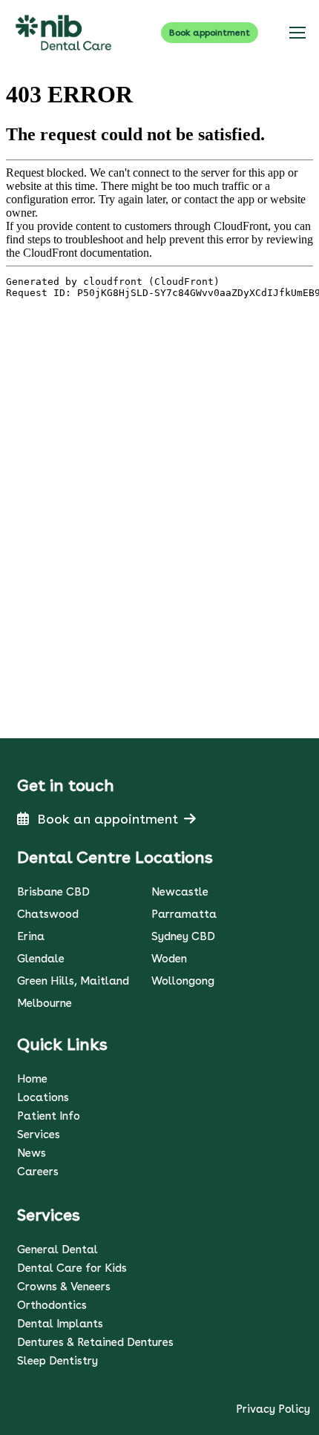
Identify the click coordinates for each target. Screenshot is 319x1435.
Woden (169, 958)
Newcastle (179, 892)
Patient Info (48, 1116)
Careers (38, 1171)
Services (38, 1134)
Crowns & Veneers (64, 1286)
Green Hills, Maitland (73, 981)
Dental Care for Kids (72, 1268)
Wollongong (182, 981)
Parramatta (184, 914)
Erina (31, 936)
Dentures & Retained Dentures (95, 1342)
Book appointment (209, 32)
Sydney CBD (183, 936)
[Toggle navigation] (297, 32)
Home (32, 1079)
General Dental (57, 1249)
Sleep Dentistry (57, 1360)
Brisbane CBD (53, 892)
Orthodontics (52, 1305)
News (31, 1153)
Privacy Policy (273, 1409)
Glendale (41, 958)
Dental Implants (60, 1323)
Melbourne (44, 1003)
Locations (43, 1097)
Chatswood (48, 914)
